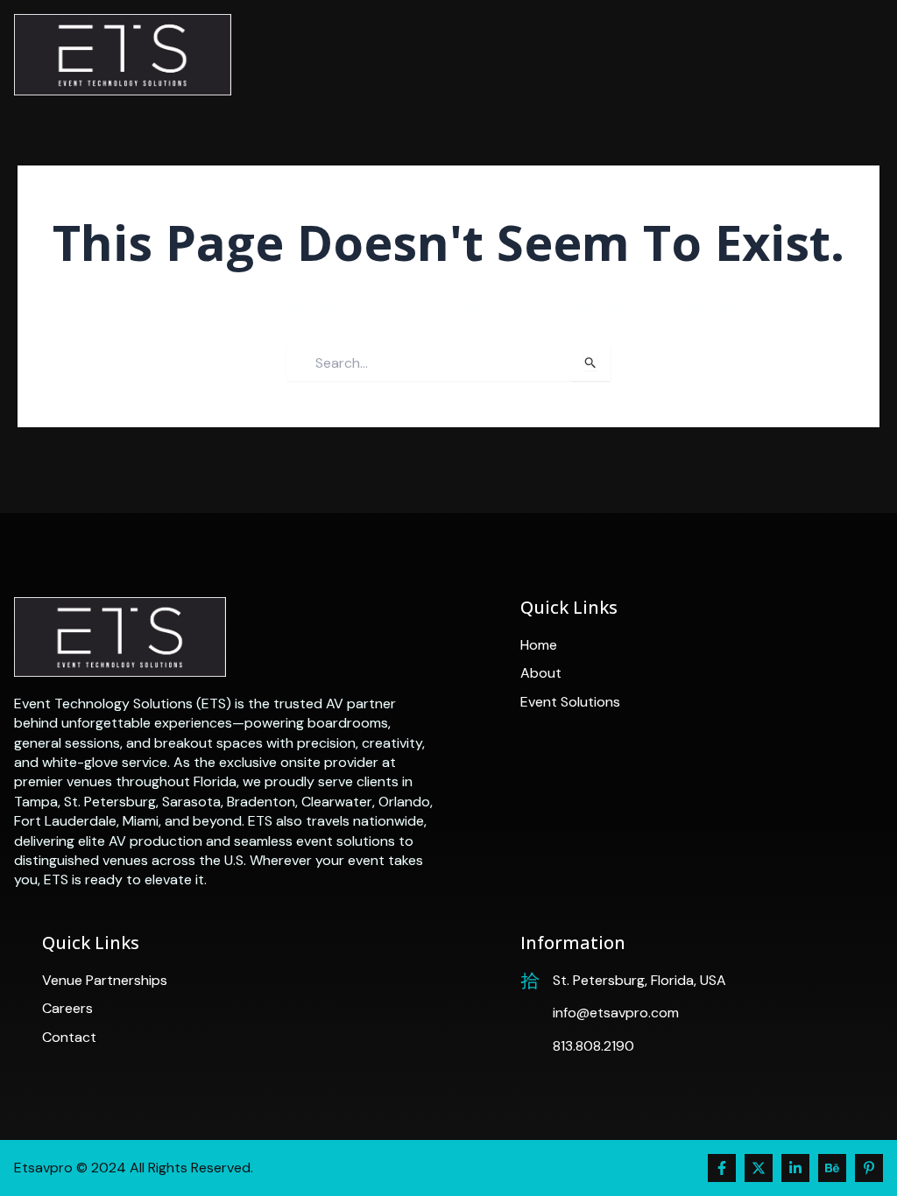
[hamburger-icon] (863, 55)
